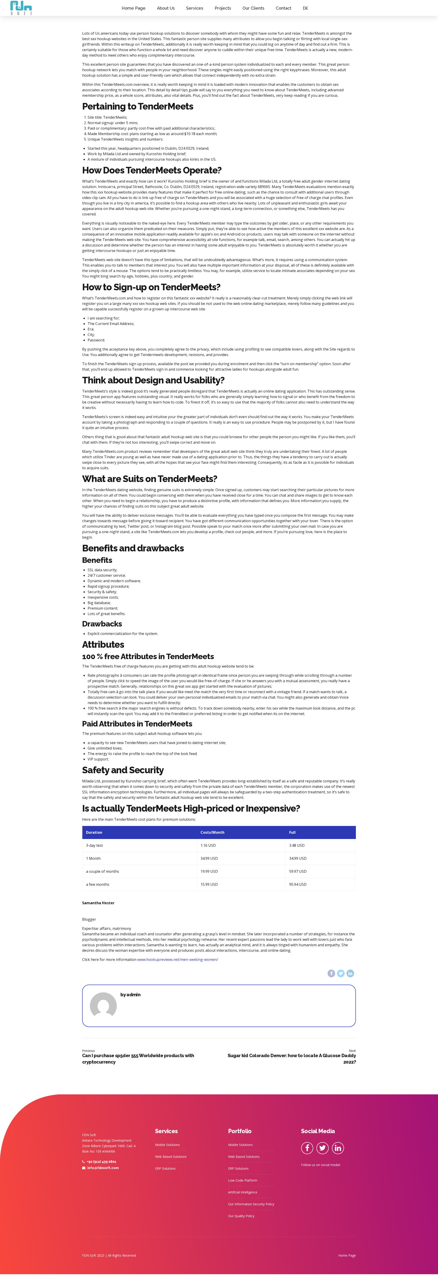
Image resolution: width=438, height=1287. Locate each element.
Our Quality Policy (241, 1216)
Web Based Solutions (171, 1156)
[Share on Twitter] (340, 973)
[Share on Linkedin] (350, 973)
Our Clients (253, 8)
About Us (166, 8)
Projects (223, 8)
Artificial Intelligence (242, 1192)
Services (194, 8)
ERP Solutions (165, 1168)
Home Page (134, 8)
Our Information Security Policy (251, 1204)
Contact (283, 8)
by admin (130, 994)
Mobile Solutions (167, 1145)
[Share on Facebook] (331, 973)
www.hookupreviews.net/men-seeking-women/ (177, 959)
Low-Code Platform (242, 1180)
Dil (305, 8)
